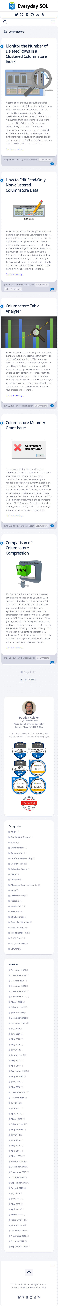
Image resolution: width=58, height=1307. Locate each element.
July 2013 (15, 1193)
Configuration (18, 863)
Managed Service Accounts (24, 885)
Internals (15, 879)
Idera (13, 874)
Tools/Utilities (18, 927)
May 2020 (15, 1039)
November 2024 (18, 975)
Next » (32, 679)
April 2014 (16, 1150)
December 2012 (18, 1230)
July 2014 (15, 1134)
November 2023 (18, 991)
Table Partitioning (13, 289)
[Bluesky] (16, 14)
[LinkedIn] (26, 14)
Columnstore (46, 159)
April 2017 (16, 1065)
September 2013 (19, 1182)
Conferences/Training (21, 858)
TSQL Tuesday (18, 943)
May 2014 (15, 1145)
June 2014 (15, 1140)
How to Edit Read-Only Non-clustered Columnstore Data (25, 185)
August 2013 (17, 1188)
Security (15, 911)
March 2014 (16, 1156)
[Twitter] (21, 14)
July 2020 (15, 1028)
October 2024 (17, 980)
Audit (13, 831)
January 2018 (17, 1055)
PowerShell (16, 906)
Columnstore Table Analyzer (22, 308)
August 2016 (17, 1076)
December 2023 (18, 986)
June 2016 (15, 1081)
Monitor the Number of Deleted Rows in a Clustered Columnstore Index (27, 53)
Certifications (17, 847)
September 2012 (19, 1246)
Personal (15, 901)
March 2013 (16, 1214)
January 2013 (17, 1225)
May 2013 (15, 1204)
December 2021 (18, 1017)
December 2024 (18, 970)
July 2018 (15, 1049)
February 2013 (18, 1220)
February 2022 (18, 1007)
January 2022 (17, 1012)
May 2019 (15, 1044)
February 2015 (18, 1124)
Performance (17, 895)
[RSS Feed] (42, 14)
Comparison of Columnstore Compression (19, 548)
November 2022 (18, 996)
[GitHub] (32, 14)
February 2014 (18, 1161)
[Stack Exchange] (37, 14)
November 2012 (18, 1236)
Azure (14, 842)
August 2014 (17, 1129)
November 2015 (18, 1092)
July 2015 (15, 1103)
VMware (15, 948)
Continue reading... (15, 149)
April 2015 (16, 1113)
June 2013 (15, 1198)
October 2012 (17, 1241)
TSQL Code (16, 938)
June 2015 (15, 1108)
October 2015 (17, 1097)
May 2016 (15, 1087)
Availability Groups (20, 837)
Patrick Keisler (31, 159)
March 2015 (16, 1119)
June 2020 (15, 1033)
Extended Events (19, 869)
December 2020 (18, 1023)
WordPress (28, 1287)
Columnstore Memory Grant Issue (25, 425)
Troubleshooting (19, 932)
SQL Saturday (17, 917)
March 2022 (16, 1002)
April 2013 (16, 1209)
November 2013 (18, 1172)
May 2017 (15, 1060)
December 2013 (18, 1166)
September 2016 (19, 1071)
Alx (44, 1287)
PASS (13, 890)
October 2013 (17, 1177)
